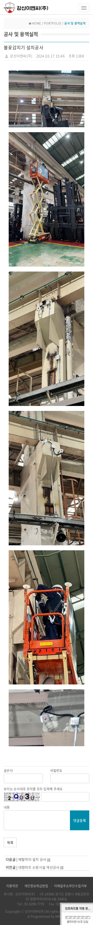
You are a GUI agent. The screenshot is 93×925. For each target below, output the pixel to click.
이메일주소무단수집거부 (70, 885)
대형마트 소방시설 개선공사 (39, 867)
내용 (7, 807)
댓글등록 (79, 820)
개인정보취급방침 (36, 885)
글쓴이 (8, 770)
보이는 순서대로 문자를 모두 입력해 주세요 (33, 789)
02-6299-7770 (34, 903)
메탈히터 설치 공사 (32, 859)
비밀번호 (56, 770)
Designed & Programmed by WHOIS (58, 914)
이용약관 (12, 885)
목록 (10, 842)
